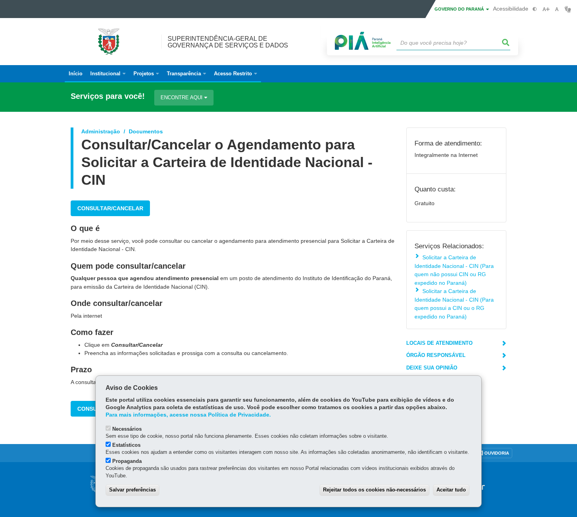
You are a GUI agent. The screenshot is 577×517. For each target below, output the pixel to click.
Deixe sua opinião (431, 368)
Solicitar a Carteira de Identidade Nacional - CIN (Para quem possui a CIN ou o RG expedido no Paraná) (454, 303)
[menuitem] (108, 73)
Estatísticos (126, 445)
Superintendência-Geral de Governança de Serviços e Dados (228, 42)
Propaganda (127, 461)
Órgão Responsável (436, 355)
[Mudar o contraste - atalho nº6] (534, 9)
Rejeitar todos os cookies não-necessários (374, 490)
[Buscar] (506, 43)
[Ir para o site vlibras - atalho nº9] (567, 9)
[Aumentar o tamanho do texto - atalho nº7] (545, 9)
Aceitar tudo (451, 490)
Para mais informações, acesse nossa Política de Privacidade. (188, 415)
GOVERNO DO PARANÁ (460, 9)
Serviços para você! (108, 96)
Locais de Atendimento (439, 343)
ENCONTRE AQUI (182, 97)
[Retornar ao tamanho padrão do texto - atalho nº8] (556, 9)
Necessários (127, 429)
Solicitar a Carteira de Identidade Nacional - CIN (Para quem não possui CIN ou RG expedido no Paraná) (454, 270)
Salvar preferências (132, 490)
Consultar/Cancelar (110, 208)
